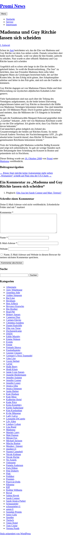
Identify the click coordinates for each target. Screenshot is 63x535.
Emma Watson (13, 339)
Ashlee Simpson (14, 295)
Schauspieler (12, 503)
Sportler (10, 517)
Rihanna (10, 484)
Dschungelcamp (14, 331)
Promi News (12, 6)
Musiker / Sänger (14, 446)
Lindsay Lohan (13, 424)
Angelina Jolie (13, 292)
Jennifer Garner (13, 380)
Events (9, 342)
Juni (12, 50)
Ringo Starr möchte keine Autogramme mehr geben (26, 173)
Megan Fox (11, 438)
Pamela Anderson (14, 465)
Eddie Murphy (13, 336)
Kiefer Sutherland (14, 407)
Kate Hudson (12, 394)
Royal (9, 492)
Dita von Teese (13, 328)
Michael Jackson (14, 440)
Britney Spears (13, 314)
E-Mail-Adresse (8, 243)
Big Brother (12, 309)
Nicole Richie (12, 457)
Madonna (4, 161)
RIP (8, 487)
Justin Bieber (12, 391)
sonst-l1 (10, 509)
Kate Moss (11, 396)
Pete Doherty (12, 470)
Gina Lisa (11, 358)
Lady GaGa (12, 416)
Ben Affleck (12, 303)
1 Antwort (5, 45)
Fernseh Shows (13, 347)
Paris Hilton (12, 468)
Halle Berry (11, 366)
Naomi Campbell (14, 451)
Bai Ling (10, 298)
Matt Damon (12, 435)
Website (4, 249)
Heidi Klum (12, 369)
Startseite (10, 19)
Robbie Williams (14, 490)
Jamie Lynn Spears (15, 372)
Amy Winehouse (14, 290)
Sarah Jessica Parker (16, 501)
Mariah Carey (12, 432)
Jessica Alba (12, 385)
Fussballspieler (13, 350)
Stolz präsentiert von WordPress (15, 533)
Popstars (10, 479)
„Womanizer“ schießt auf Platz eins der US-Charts (26, 175)
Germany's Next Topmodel (19, 355)
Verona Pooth (12, 528)
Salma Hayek (12, 495)
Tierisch (10, 520)
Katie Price (11, 402)
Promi (50, 158)
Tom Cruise (11, 525)
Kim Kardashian (14, 410)
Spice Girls (11, 514)
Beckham (10, 300)
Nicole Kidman (13, 454)
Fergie (9, 344)
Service (9, 22)
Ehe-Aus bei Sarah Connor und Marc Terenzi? (38, 192)
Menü (3, 14)
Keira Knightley (14, 405)
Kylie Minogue (13, 413)
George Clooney (14, 353)
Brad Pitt (10, 311)
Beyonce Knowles (15, 306)
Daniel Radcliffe (14, 325)
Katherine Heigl (14, 399)
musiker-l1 (11, 449)
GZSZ (9, 364)
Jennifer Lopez (13, 383)
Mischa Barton (13, 443)
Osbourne (11, 462)
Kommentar (6, 212)
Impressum (11, 24)
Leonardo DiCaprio (15, 418)
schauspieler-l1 (13, 506)
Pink (8, 473)
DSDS (9, 333)
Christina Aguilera (15, 322)
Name (4, 237)
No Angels (11, 460)
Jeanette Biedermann (16, 375)
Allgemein (11, 287)
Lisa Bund (11, 427)
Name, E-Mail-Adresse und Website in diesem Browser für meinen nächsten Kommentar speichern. (30, 256)
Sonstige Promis (14, 512)
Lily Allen (11, 421)
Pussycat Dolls (13, 481)
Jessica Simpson (14, 388)
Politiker (10, 476)
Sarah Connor (13, 498)
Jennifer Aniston (14, 377)
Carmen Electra (13, 320)
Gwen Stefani (12, 361)
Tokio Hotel (12, 523)
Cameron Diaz (13, 317)
